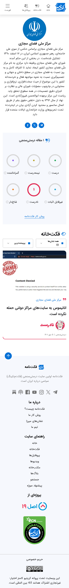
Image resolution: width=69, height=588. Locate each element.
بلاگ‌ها (34, 473)
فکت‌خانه (34, 449)
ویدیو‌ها (34, 461)
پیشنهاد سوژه (34, 485)
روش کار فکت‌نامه (34, 216)
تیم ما (34, 427)
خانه (34, 443)
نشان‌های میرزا (34, 421)
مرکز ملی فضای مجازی (48, 300)
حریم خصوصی (34, 559)
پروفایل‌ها (34, 455)
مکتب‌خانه (34, 467)
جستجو (34, 479)
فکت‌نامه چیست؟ (34, 409)
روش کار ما (34, 415)
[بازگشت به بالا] (8, 355)
